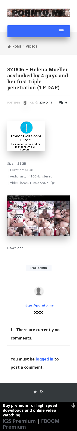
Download (15, 248)
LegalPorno (38, 268)
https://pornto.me (38, 305)
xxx (25, 103)
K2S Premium (19, 420)
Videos (31, 46)
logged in (44, 359)
